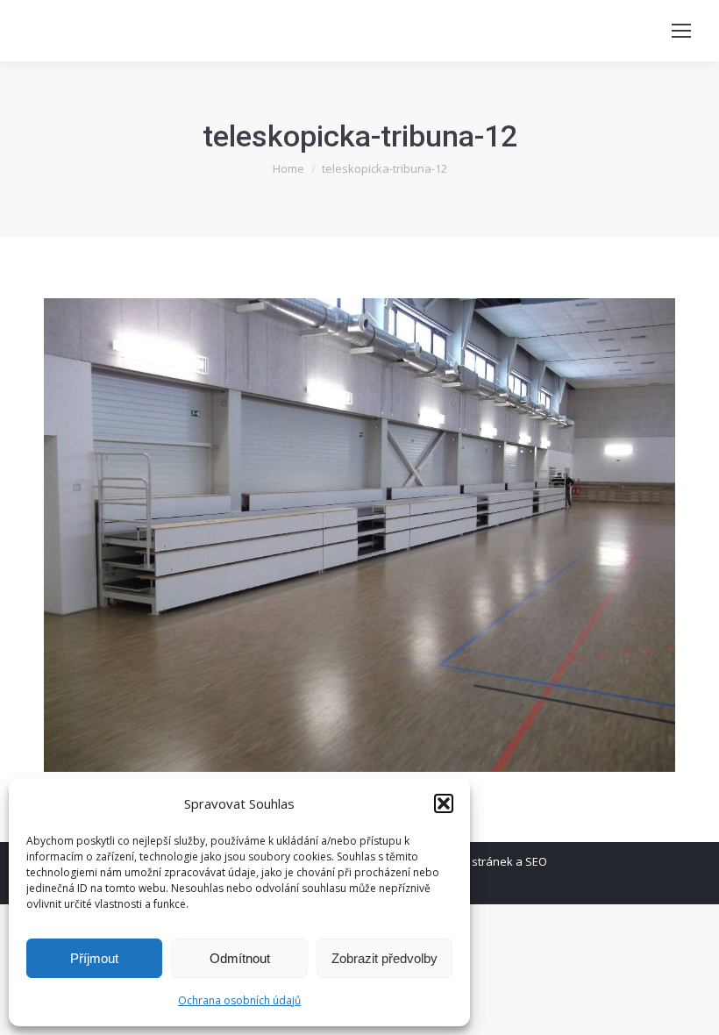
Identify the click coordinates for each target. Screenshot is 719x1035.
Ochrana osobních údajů (239, 1000)
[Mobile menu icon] (681, 30)
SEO (536, 861)
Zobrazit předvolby (384, 958)
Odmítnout (240, 958)
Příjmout (94, 958)
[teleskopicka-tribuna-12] (359, 535)
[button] (443, 803)
